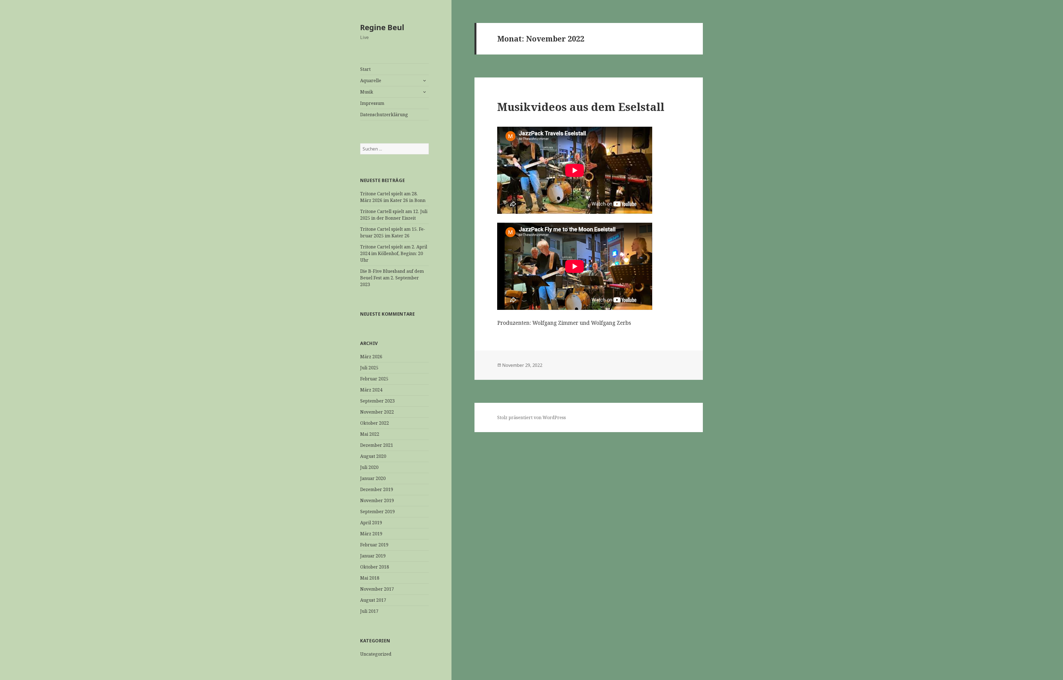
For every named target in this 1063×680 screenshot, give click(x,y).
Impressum (372, 103)
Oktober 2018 (374, 567)
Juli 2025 (369, 368)
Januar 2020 (373, 478)
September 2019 (377, 511)
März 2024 (371, 390)
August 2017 (373, 600)
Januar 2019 (373, 556)
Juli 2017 (369, 611)
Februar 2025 (374, 379)
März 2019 (371, 534)
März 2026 (371, 357)
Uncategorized (375, 654)
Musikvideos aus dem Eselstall (580, 106)
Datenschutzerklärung (384, 114)
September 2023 (377, 401)
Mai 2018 (369, 578)
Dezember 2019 (376, 489)
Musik (366, 92)
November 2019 (377, 500)
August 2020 (373, 456)
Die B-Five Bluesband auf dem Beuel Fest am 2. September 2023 (392, 277)
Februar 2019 (374, 545)
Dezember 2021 (376, 445)
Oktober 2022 (374, 423)
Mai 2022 (369, 434)
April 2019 (371, 523)
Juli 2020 (369, 467)
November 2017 (377, 589)
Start (365, 69)
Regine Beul (382, 27)
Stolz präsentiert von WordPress (531, 417)
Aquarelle (370, 80)
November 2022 (377, 412)
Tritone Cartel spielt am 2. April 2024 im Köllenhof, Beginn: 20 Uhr (393, 253)
